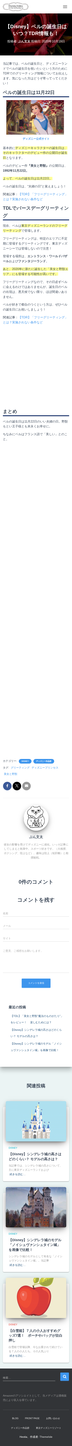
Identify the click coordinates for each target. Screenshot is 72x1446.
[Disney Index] (17, 7)
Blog (15, 1418)
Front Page (32, 1418)
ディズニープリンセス (44, 767)
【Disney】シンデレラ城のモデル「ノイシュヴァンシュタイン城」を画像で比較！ (35, 1245)
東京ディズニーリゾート (48, 1428)
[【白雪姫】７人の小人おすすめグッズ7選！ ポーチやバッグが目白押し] (36, 1297)
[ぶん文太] (36, 818)
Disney (25, 761)
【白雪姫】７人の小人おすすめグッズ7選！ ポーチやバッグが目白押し (35, 1335)
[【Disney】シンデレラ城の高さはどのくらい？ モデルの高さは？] (36, 1121)
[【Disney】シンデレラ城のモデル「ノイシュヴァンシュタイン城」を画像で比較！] (36, 1206)
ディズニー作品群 (43, 761)
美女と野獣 (10, 773)
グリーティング (20, 767)
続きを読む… (18, 1174)
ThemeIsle (46, 1436)
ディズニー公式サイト (36, 138)
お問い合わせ (53, 1418)
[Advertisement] (36, 365)
